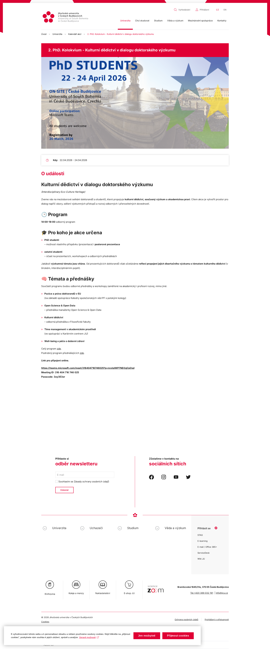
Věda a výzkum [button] (175, 20)
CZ (217, 9)
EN (225, 9)
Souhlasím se (83, 481)
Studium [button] (158, 20)
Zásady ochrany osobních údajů (91, 481)
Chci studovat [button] (142, 20)
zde (59, 348)
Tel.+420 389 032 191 (201, 593)
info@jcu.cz (222, 593)
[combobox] (184, 10)
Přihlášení (204, 9)
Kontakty (221, 20)
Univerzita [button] (125, 20)
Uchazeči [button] (96, 528)
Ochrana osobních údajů (186, 619)
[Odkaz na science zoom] (155, 587)
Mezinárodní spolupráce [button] (200, 20)
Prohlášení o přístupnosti (217, 619)
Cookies (45, 621)
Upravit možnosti (87, 637)
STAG (200, 535)
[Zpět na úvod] (65, 17)
